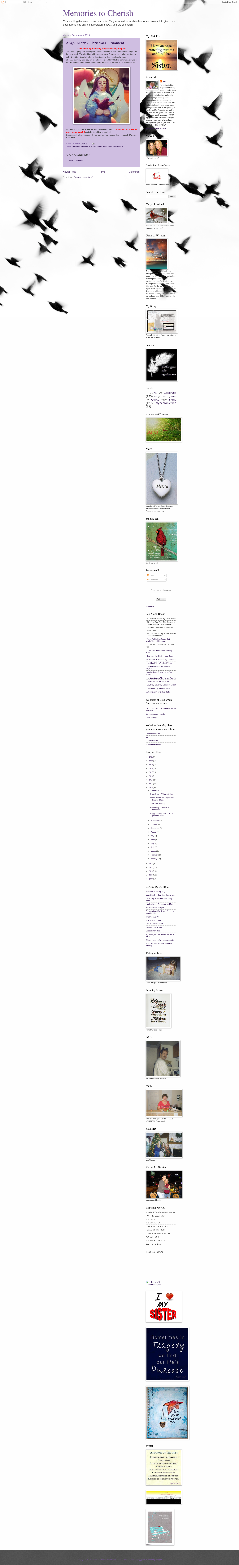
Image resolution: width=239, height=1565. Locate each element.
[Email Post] (92, 143)
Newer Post (69, 171)
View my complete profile (156, 128)
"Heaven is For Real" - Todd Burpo (159, 656)
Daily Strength (151, 717)
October (154, 824)
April (153, 847)
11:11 (147, 393)
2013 (151, 787)
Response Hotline (153, 734)
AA (147, 737)
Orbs (164, 397)
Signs (172, 399)
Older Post (134, 171)
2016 (151, 776)
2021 (151, 757)
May (153, 843)
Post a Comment (76, 160)
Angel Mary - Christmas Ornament (95, 42)
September (155, 828)
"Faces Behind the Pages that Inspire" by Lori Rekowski (158, 640)
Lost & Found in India (154, 924)
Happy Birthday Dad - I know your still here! (161, 814)
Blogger (159, 1560)
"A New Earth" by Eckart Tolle (158, 692)
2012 (151, 864)
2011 (151, 867)
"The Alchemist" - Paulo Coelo (158, 681)
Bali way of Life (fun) (154, 927)
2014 (151, 784)
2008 (151, 879)
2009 (151, 875)
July (153, 836)
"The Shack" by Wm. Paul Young (159, 663)
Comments (153, 580)
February (154, 855)
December (155, 791)
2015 (151, 780)
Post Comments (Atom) (83, 177)
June (153, 840)
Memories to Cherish (98, 12)
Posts (151, 575)
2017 (151, 772)
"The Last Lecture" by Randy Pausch (161, 678)
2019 (151, 765)
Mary (110, 146)
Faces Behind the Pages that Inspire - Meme (162, 799)
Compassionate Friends (155, 714)
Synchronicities (166, 403)
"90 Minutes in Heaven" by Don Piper (161, 660)
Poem (173, 396)
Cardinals (170, 392)
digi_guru (141, 1560)
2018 (151, 768)
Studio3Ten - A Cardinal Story (162, 794)
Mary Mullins (118, 146)
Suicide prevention (153, 744)
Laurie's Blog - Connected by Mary (159, 904)
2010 (151, 871)
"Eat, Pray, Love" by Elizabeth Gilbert (161, 685)
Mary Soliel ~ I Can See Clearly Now (160, 895)
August (154, 832)
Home (102, 171)
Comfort (92, 146)
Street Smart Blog (153, 931)
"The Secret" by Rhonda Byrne (158, 688)
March (153, 851)
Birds (156, 393)
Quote (155, 399)
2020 (151, 761)
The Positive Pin (152, 917)
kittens (99, 146)
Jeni (164, 81)
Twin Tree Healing (157, 804)
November (155, 820)
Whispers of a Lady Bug (155, 891)
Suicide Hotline (152, 741)
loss (105, 146)
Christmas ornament (80, 146)
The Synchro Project (154, 920)
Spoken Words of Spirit (155, 908)
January (154, 859)
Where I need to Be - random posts (160, 940)
